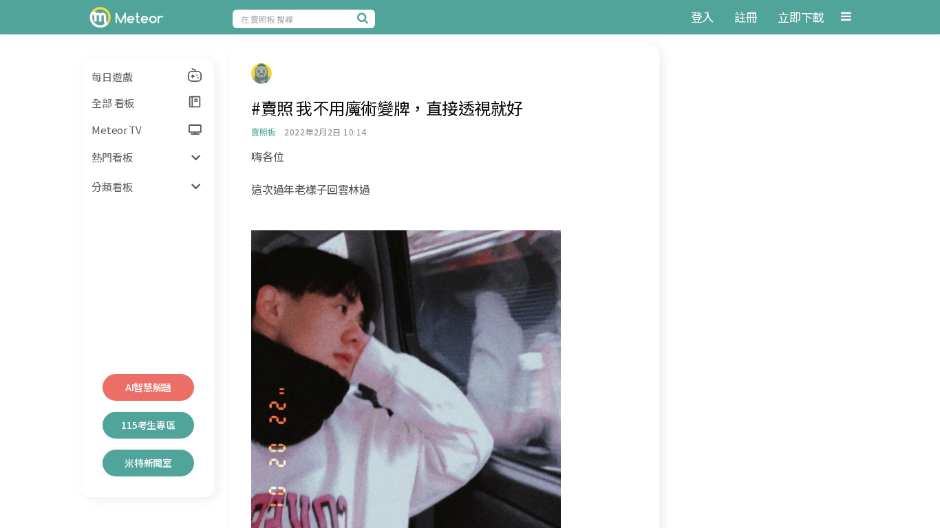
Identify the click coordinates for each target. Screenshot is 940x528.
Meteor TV (116, 129)
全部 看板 (113, 103)
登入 (702, 16)
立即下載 (801, 16)
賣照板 (263, 132)
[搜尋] (364, 18)
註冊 (745, 16)
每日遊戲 (112, 76)
